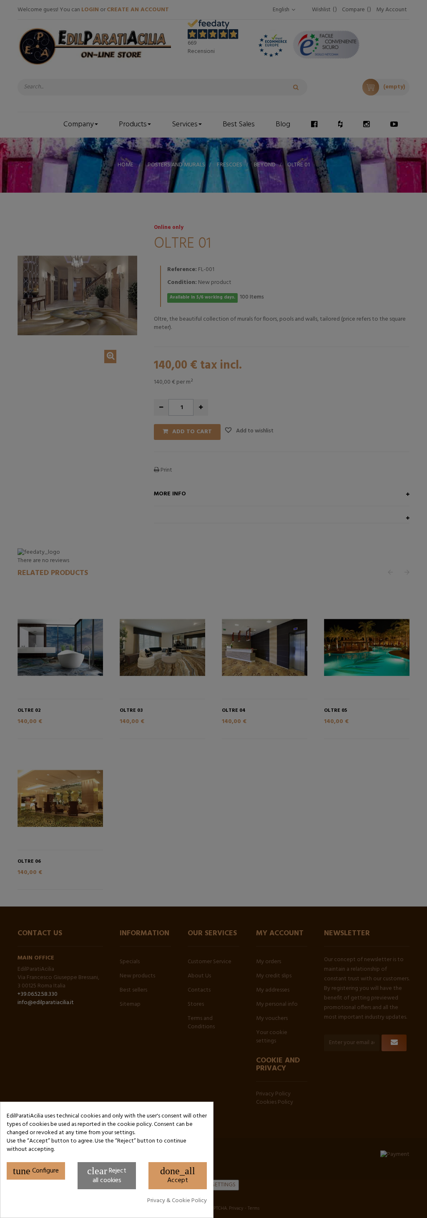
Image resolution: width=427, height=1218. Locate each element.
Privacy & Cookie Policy (177, 1201)
